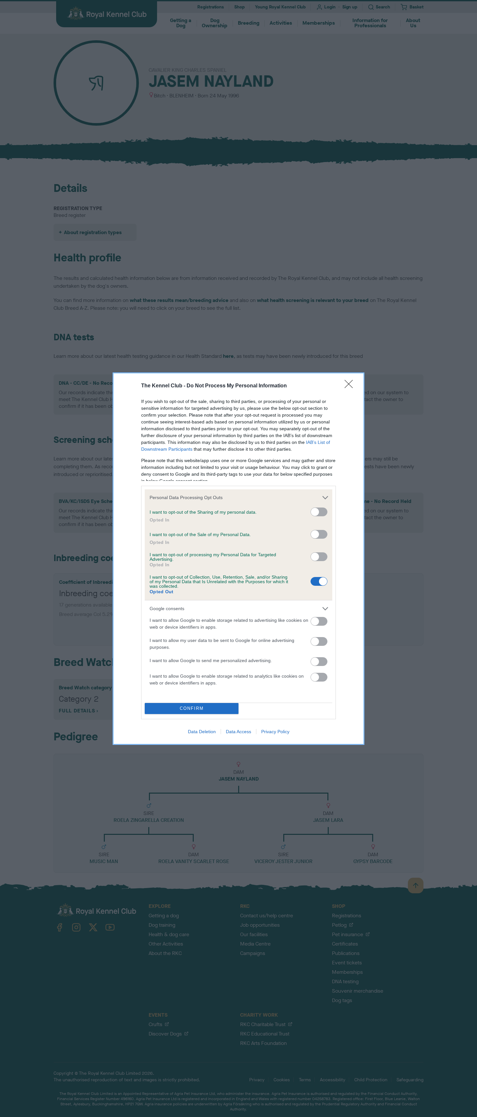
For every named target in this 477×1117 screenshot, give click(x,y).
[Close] (351, 386)
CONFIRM (192, 708)
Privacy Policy (275, 731)
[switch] (319, 512)
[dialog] (238, 558)
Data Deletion (202, 731)
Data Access (238, 731)
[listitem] (238, 497)
